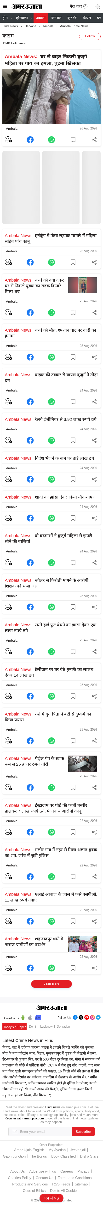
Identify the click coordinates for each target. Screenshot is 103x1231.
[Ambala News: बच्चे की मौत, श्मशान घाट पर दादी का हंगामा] (30, 357)
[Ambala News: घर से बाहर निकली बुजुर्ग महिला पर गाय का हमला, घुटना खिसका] (30, 140)
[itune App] (30, 1017)
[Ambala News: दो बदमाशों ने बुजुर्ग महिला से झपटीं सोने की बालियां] (30, 563)
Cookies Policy (19, 1177)
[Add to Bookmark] (73, 140)
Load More (52, 983)
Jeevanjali (78, 1150)
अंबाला (41, 18)
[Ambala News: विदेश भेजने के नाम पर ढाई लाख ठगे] (30, 479)
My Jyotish (57, 1150)
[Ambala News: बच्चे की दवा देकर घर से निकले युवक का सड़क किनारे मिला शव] (30, 312)
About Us (17, 1171)
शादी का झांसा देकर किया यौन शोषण (50, 497)
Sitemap (81, 1184)
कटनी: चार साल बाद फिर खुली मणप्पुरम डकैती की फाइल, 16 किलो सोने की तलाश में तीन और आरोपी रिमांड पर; (51, 1071)
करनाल (56, 18)
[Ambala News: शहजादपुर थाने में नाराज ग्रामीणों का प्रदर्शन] (30, 968)
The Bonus (38, 1156)
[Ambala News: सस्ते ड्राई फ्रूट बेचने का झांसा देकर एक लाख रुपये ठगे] (30, 651)
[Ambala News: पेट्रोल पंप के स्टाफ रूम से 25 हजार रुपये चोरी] (30, 787)
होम (5, 18)
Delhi (32, 1026)
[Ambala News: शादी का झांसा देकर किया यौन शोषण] (30, 518)
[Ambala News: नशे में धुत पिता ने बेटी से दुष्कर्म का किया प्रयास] (30, 741)
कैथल (87, 18)
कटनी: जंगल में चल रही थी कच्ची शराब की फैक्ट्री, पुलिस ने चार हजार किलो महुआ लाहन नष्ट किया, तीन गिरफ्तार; (49, 1089)
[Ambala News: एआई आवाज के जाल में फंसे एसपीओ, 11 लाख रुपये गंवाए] (30, 921)
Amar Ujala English (29, 1150)
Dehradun (63, 1026)
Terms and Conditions (75, 1177)
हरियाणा (22, 18)
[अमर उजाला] (26, 8)
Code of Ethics (34, 1190)
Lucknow (46, 1026)
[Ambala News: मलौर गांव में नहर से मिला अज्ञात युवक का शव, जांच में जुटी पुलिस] (30, 877)
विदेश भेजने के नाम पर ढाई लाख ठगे (49, 458)
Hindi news (52, 1107)
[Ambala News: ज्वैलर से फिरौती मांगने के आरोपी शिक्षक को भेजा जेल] (30, 607)
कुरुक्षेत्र (72, 18)
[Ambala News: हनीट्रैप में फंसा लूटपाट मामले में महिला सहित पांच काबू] (30, 262)
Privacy (83, 1171)
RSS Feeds (61, 1184)
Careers (66, 1171)
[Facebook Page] (75, 1017)
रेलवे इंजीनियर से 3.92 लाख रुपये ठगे (50, 419)
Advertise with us (42, 1171)
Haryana (30, 26)
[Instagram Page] (92, 1017)
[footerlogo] (51, 1008)
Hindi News (10, 26)
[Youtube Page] (86, 1017)
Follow (90, 36)
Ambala (48, 26)
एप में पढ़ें (51, 1198)
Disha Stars (89, 1156)
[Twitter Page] (81, 1017)
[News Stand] (38, 1017)
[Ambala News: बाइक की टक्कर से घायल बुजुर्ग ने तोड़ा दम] (30, 402)
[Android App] (23, 1017)
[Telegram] (98, 1017)
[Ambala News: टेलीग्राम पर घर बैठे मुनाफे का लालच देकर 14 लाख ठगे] (30, 696)
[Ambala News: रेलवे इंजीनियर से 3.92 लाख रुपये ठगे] (30, 440)
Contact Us (44, 1177)
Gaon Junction (14, 1156)
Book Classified (63, 1156)
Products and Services (30, 1184)
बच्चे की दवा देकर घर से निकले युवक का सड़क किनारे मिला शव (34, 286)
